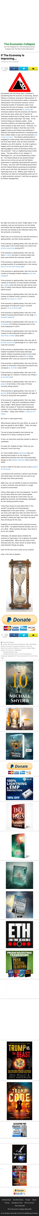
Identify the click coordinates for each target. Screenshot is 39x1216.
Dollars (3, 646)
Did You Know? (29, 1203)
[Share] (14, 68)
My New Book (6, 1200)
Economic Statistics (13, 648)
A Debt (5, 644)
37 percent (27, 109)
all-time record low (8, 248)
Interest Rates (31, 648)
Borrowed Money (20, 644)
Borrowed (11, 644)
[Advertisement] (19, 21)
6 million (8, 255)
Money (3, 650)
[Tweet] (23, 68)
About (34, 1200)
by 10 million (13, 368)
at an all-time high (14, 308)
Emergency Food (17, 1203)
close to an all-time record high (12, 267)
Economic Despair (8, 642)
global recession (19, 460)
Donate (27, 1200)
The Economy (10, 650)
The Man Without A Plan (10, 652)
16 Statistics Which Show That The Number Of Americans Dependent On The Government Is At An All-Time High (19, 656)
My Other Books (18, 1200)
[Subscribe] (33, 68)
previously (22, 453)
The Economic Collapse (19, 44)
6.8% (27, 356)
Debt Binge (32, 644)
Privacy (7, 1203)
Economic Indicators (19, 646)
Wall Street (18, 650)
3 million (6, 285)
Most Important (20, 1206)
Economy (23, 648)
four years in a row (14, 299)
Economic (9, 646)
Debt (27, 644)
